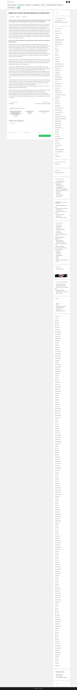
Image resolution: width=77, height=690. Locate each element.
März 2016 (57, 560)
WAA (56, 147)
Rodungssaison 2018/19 (59, 118)
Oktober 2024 (57, 356)
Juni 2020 (57, 448)
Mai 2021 (56, 424)
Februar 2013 (57, 641)
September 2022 (58, 391)
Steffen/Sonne (57, 127)
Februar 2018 (57, 509)
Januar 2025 (57, 349)
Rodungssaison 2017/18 (59, 116)
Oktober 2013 (57, 623)
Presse (56, 103)
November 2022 (58, 386)
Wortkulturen (58, 259)
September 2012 (58, 652)
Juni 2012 (57, 659)
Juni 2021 (57, 421)
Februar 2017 (57, 536)
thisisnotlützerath (58, 138)
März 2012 (57, 665)
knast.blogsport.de (59, 187)
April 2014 (57, 610)
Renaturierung (57, 110)
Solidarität (57, 125)
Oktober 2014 (57, 597)
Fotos (56, 55)
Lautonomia (58, 253)
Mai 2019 (56, 476)
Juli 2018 (56, 498)
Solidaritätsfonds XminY (60, 310)
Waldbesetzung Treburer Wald (61, 208)
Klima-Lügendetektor (60, 246)
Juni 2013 (57, 632)
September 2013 (58, 626)
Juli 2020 (56, 446)
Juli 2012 (56, 656)
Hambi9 (56, 72)
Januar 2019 (57, 485)
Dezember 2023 (58, 364)
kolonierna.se (58, 216)
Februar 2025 (57, 347)
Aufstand (56, 37)
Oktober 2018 (57, 492)
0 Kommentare (24, 16)
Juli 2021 (56, 419)
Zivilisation (57, 156)
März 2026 (57, 325)
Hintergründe (57, 77)
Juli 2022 (56, 395)
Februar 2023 (57, 382)
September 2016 (58, 547)
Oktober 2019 (57, 465)
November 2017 (58, 516)
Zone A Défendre (59, 210)
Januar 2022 (57, 406)
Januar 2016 (57, 564)
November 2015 (58, 569)
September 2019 (58, 468)
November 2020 (58, 437)
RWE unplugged (59, 255)
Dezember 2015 (58, 566)
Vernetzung (57, 145)
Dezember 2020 (58, 435)
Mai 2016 (56, 555)
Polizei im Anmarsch (44, 111)
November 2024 (58, 353)
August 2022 (57, 393)
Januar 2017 (57, 538)
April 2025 (57, 345)
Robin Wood (58, 309)
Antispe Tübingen (59, 675)
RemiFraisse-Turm (58, 107)
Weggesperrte (58, 184)
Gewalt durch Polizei (59, 66)
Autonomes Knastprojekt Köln (61, 188)
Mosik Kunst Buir (59, 293)
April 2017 (57, 531)
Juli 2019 (56, 472)
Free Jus (56, 57)
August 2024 (57, 360)
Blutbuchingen (57, 44)
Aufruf (56, 35)
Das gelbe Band (59, 232)
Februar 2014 (57, 615)
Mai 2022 (56, 397)
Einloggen (36, 688)
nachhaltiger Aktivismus (59, 94)
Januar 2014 (57, 617)
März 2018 (57, 507)
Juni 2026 (57, 320)
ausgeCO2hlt (58, 226)
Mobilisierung (57, 92)
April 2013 (57, 637)
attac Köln (58, 303)
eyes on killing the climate (61, 285)
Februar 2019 (57, 483)
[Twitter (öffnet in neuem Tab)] (67, 2)
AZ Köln (57, 304)
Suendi (56, 129)
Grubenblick (57, 68)
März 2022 (57, 402)
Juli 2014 (56, 604)
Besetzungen (57, 42)
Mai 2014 (56, 608)
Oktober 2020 (57, 439)
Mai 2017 (56, 529)
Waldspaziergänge (58, 149)
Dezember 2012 (58, 645)
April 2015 (57, 584)
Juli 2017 (56, 525)
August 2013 (57, 628)
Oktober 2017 (57, 518)
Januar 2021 (57, 432)
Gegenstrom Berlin (59, 240)
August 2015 (57, 575)
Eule (56, 48)
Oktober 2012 (57, 650)
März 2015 (57, 586)
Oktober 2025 (57, 336)
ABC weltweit (58, 191)
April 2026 (57, 323)
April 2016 (57, 558)
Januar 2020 (57, 459)
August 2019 (57, 470)
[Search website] (18, 8)
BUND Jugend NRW (60, 307)
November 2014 (58, 595)
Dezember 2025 (58, 331)
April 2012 (57, 663)
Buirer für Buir (58, 228)
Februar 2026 (57, 327)
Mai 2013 (56, 634)
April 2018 (57, 505)
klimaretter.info (58, 252)
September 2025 (58, 338)
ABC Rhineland (59, 196)
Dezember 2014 (58, 593)
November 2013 (58, 621)
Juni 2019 (57, 474)
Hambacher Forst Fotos (60, 290)
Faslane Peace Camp (60, 214)
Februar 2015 (57, 588)
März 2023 (57, 380)
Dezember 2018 (58, 487)
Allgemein (18, 16)
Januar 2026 (57, 329)
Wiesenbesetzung (58, 151)
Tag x (56, 134)
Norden (56, 99)
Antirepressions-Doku (60, 185)
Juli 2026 (56, 318)
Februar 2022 (57, 404)
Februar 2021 (57, 430)
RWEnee (57, 256)
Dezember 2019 (58, 461)
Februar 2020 (57, 457)
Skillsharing (57, 123)
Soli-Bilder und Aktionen (30, 112)
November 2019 (58, 463)
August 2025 (57, 340)
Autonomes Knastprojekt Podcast (62, 190)
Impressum (41, 688)
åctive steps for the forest (60, 284)
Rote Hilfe (58, 193)
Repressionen (57, 112)
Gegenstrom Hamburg (60, 241)
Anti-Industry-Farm (59, 674)
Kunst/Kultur (57, 83)
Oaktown (56, 101)
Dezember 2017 (58, 514)
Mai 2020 (56, 450)
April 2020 (57, 452)
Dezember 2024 (58, 351)
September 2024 (58, 358)
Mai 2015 (56, 582)
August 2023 (57, 373)
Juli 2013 (56, 630)
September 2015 (58, 573)
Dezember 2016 (58, 540)
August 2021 (57, 417)
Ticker (56, 140)
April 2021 (57, 426)
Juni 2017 (57, 527)
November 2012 (58, 648)
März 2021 (57, 428)
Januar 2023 (57, 384)
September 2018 (58, 494)
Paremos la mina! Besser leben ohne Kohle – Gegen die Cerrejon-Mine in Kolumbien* (15, 113)
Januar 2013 (57, 643)
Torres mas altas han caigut (61, 217)
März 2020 (57, 454)
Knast (56, 81)
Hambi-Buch (57, 70)
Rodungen (57, 114)
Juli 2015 (56, 577)
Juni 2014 (57, 606)
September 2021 (58, 415)
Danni (56, 46)
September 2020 (58, 441)
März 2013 (57, 639)
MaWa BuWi (57, 90)
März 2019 (57, 481)
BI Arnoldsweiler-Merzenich (61, 306)
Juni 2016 (57, 553)
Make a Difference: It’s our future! (62, 291)
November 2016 (58, 542)
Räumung (57, 105)
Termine (56, 136)
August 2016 (57, 549)
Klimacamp (58, 250)
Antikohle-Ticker (59, 225)
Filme (56, 50)
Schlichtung (57, 121)
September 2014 (58, 599)
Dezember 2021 (58, 408)
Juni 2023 (57, 375)
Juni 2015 (57, 580)
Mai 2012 (56, 661)
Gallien (56, 59)
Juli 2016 (56, 551)
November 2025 (58, 334)
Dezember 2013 (58, 619)
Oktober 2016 (57, 544)
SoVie (57, 258)
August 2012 (57, 654)
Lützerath (56, 88)
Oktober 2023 (57, 369)
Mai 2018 (56, 503)
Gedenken (57, 61)
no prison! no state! (59, 194)
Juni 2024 (57, 362)
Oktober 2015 (57, 571)
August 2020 (57, 443)
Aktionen (56, 31)
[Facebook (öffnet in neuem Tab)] (69, 2)
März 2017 (57, 533)
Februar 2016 (57, 562)
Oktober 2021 (57, 413)
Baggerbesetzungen (58, 39)
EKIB (57, 237)
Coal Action (58, 231)
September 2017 (58, 520)
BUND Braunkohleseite (60, 229)
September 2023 (58, 371)
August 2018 (57, 496)
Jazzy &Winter (57, 79)
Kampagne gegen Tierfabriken (61, 677)
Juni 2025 (57, 342)
